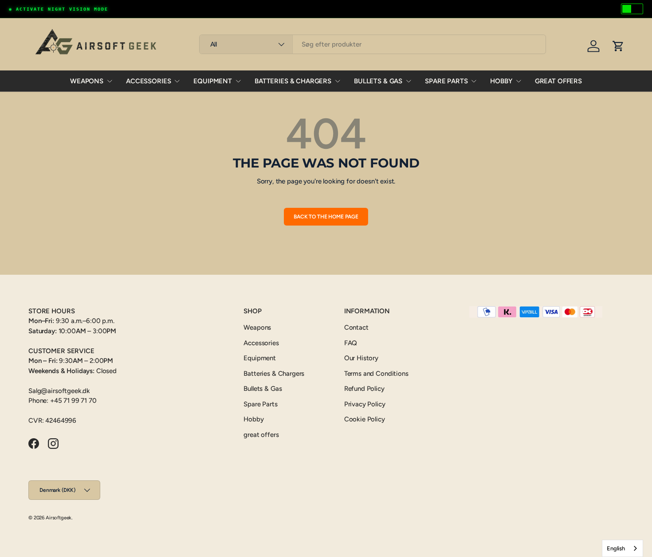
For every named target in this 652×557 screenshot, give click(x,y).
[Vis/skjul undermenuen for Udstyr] (238, 81)
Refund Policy (364, 389)
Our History (361, 358)
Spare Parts (446, 81)
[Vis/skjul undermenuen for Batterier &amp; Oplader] (337, 81)
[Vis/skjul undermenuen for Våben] (109, 81)
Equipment (212, 81)
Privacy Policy (364, 404)
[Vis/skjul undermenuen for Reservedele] (473, 81)
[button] (618, 46)
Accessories (148, 81)
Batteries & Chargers (293, 81)
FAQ (350, 343)
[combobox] (373, 44)
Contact (356, 327)
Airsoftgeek (58, 517)
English (616, 548)
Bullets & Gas (378, 81)
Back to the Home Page (326, 217)
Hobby (501, 81)
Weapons (86, 81)
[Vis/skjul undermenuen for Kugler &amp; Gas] (408, 81)
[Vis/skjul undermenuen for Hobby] (518, 81)
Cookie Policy (364, 419)
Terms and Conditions (376, 374)
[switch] (632, 9)
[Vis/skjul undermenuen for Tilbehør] (177, 81)
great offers (558, 81)
